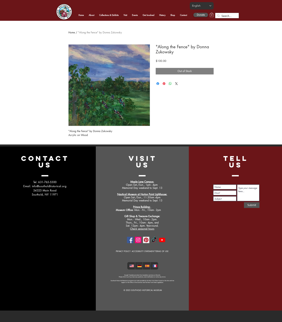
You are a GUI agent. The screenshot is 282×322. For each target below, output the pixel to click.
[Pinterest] (146, 240)
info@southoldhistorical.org (49, 186)
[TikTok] (154, 240)
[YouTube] (162, 240)
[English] (131, 265)
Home (71, 32)
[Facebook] (130, 240)
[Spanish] (146, 265)
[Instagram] (138, 240)
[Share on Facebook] (158, 84)
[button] (212, 14)
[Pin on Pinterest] (164, 84)
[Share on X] (176, 84)
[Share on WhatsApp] (170, 84)
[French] (154, 265)
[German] (139, 265)
